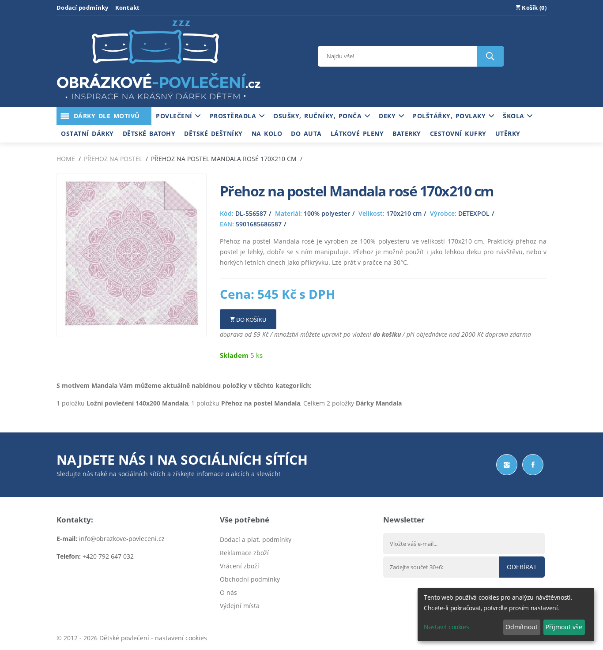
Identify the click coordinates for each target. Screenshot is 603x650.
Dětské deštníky (213, 133)
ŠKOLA (515, 116)
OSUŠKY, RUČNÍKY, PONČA (319, 116)
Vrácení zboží (239, 566)
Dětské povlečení (124, 638)
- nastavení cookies (178, 638)
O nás (228, 592)
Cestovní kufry (458, 133)
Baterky (406, 133)
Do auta (306, 133)
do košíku (387, 334)
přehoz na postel (113, 158)
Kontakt (127, 7)
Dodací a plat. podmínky (255, 539)
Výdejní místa (240, 605)
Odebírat (522, 567)
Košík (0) (533, 7)
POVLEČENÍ (175, 116)
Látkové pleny (357, 133)
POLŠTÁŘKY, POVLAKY (451, 116)
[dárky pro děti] (158, 102)
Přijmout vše (564, 627)
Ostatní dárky (87, 133)
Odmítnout (521, 627)
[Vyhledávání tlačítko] (490, 56)
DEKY (389, 116)
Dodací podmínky (83, 7)
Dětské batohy (149, 133)
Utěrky (507, 133)
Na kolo (267, 133)
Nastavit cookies (446, 627)
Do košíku (250, 319)
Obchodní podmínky (250, 579)
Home (66, 158)
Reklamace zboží (244, 553)
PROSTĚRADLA (234, 116)
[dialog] (506, 614)
